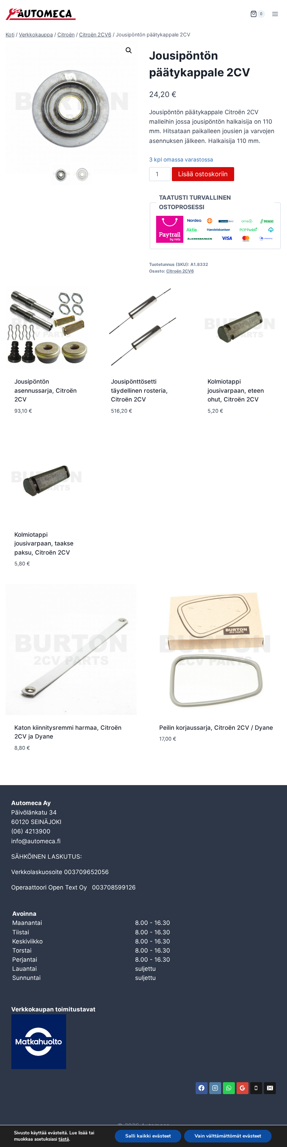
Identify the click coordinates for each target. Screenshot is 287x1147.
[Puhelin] (256, 1088)
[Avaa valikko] (274, 13)
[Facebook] (202, 1088)
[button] (128, 50)
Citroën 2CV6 (180, 271)
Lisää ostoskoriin (203, 174)
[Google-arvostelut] (242, 1088)
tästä (63, 1139)
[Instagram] (215, 1088)
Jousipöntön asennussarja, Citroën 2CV (45, 390)
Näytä (168, 760)
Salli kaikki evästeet (148, 1136)
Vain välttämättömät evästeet (228, 1136)
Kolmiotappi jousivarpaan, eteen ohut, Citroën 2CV (236, 390)
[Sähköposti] (270, 1088)
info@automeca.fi (36, 841)
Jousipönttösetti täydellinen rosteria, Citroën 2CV (139, 390)
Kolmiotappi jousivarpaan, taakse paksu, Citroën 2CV (44, 543)
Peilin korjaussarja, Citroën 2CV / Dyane (216, 727)
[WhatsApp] (229, 1088)
